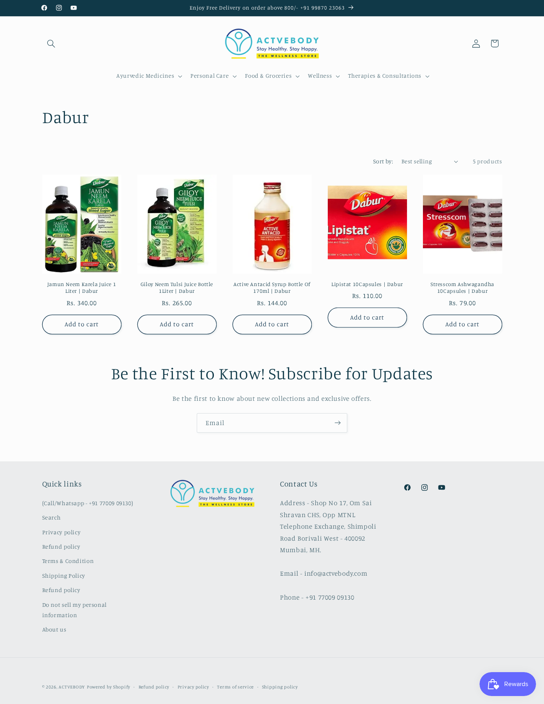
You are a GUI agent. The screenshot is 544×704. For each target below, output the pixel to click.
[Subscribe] (338, 423)
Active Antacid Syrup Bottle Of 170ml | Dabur (272, 287)
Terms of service (235, 687)
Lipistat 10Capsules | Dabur (367, 284)
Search (51, 517)
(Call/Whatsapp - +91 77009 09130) (87, 502)
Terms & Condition (68, 560)
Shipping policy (280, 687)
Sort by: (383, 161)
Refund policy (61, 546)
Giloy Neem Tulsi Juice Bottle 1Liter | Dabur (177, 287)
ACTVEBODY (72, 687)
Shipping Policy (63, 575)
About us (54, 629)
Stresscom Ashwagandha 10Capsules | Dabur (462, 287)
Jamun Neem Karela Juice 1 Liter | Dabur (81, 287)
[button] (51, 43)
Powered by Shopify (108, 687)
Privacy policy (61, 531)
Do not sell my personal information (74, 609)
